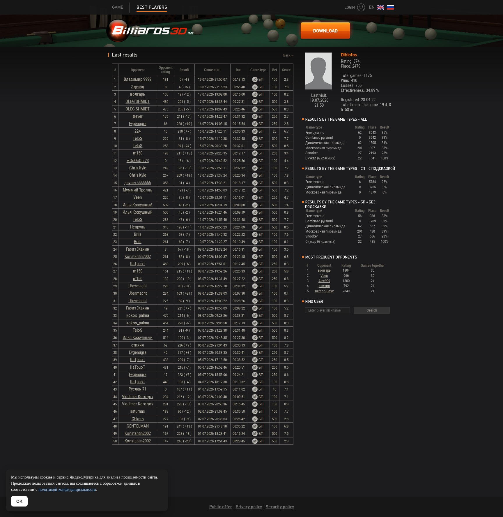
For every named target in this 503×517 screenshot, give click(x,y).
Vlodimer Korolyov (137, 396)
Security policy (280, 506)
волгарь (137, 94)
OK (19, 501)
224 (137, 131)
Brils (137, 234)
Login (350, 7)
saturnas (137, 411)
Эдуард (137, 86)
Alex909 (324, 281)
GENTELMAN (138, 426)
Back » (288, 55)
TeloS (137, 138)
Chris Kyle (137, 167)
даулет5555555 (137, 182)
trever (138, 116)
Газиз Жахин (137, 249)
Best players (152, 7)
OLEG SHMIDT (137, 101)
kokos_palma (137, 315)
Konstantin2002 (138, 256)
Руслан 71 (137, 389)
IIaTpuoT (137, 263)
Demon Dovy (324, 291)
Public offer (220, 506)
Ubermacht (137, 286)
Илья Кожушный (138, 204)
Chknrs (138, 418)
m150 (137, 153)
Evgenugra (137, 123)
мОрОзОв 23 (138, 160)
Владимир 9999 (137, 79)
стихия (137, 345)
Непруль (137, 227)
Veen (137, 197)
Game (117, 7)
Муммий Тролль (137, 190)
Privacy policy (249, 506)
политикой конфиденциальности (67, 489)
